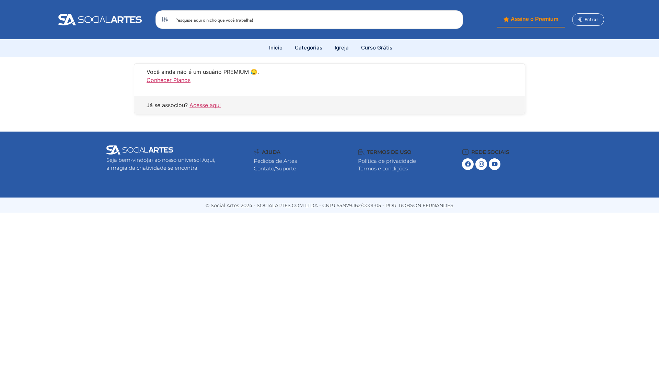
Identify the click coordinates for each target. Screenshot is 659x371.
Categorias (308, 47)
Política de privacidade (387, 161)
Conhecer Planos (168, 80)
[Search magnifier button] (454, 19)
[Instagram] (481, 164)
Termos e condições (383, 168)
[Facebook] (468, 164)
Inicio (275, 47)
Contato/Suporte (275, 168)
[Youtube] (494, 164)
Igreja (342, 47)
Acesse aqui (205, 105)
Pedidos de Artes (275, 161)
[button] (267, 152)
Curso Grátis (376, 47)
